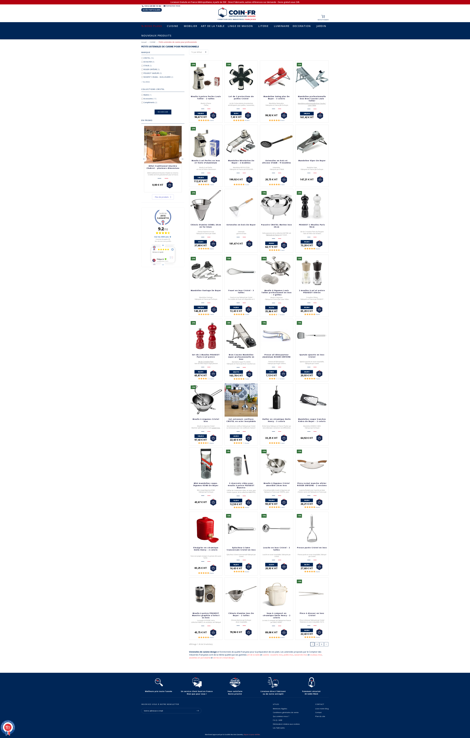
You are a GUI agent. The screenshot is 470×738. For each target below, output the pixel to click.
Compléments (150, 102)
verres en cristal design (223, 657)
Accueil (144, 42)
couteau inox (316, 654)
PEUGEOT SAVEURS (152, 73)
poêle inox (288, 654)
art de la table (253, 654)
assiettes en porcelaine (199, 657)
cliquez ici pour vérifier (251, 734)
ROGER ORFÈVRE (151, 69)
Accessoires (149, 98)
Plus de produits (162, 197)
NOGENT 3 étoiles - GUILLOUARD (158, 77)
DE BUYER (148, 62)
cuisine (266, 654)
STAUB (147, 65)
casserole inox (300, 654)
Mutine (147, 95)
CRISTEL (148, 58)
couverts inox (276, 654)
